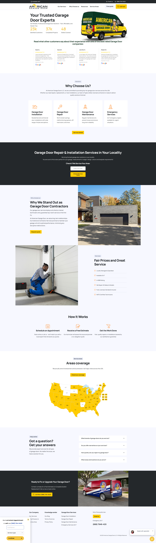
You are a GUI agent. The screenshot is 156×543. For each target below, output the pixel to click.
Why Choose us (74, 6)
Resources (84, 6)
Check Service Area (78, 174)
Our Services (62, 6)
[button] (28, 519)
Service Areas (94, 6)
